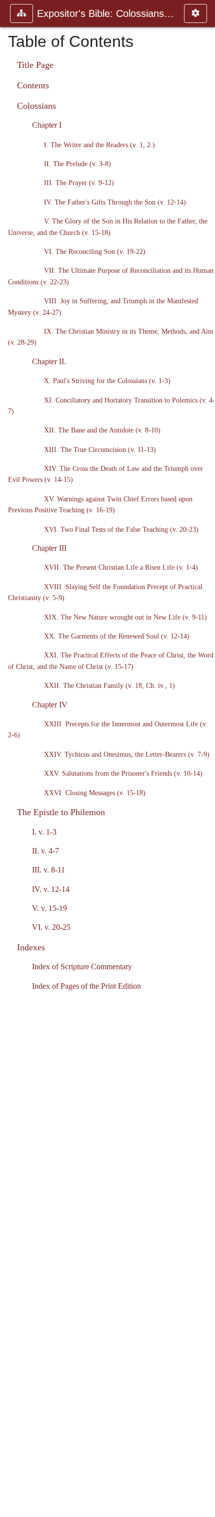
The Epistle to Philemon (61, 812)
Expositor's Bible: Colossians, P (105, 13)
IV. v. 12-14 (51, 889)
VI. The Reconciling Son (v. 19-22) (95, 251)
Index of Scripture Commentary (82, 966)
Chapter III (49, 548)
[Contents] (203, 758)
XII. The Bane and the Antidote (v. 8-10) (102, 430)
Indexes (31, 947)
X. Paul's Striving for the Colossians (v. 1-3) (107, 381)
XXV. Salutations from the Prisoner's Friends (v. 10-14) (123, 773)
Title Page (35, 65)
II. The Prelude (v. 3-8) (77, 164)
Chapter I (47, 125)
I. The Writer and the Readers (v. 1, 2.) (99, 145)
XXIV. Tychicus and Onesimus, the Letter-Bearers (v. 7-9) (127, 754)
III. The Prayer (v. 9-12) (79, 183)
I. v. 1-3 (44, 832)
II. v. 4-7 (45, 851)
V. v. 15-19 (49, 908)
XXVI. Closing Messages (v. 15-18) (95, 793)
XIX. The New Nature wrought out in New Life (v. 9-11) (125, 617)
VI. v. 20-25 (51, 927)
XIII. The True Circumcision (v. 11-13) (100, 449)
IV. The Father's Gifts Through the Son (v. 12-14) (115, 202)
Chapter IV (50, 704)
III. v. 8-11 (48, 870)
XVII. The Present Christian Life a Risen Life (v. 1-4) (121, 567)
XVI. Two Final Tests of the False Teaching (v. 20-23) (121, 529)
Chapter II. (49, 361)
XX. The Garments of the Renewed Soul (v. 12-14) (117, 636)
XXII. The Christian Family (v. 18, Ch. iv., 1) (109, 685)
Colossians (36, 106)
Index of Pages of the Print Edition (86, 986)
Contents (33, 85)
